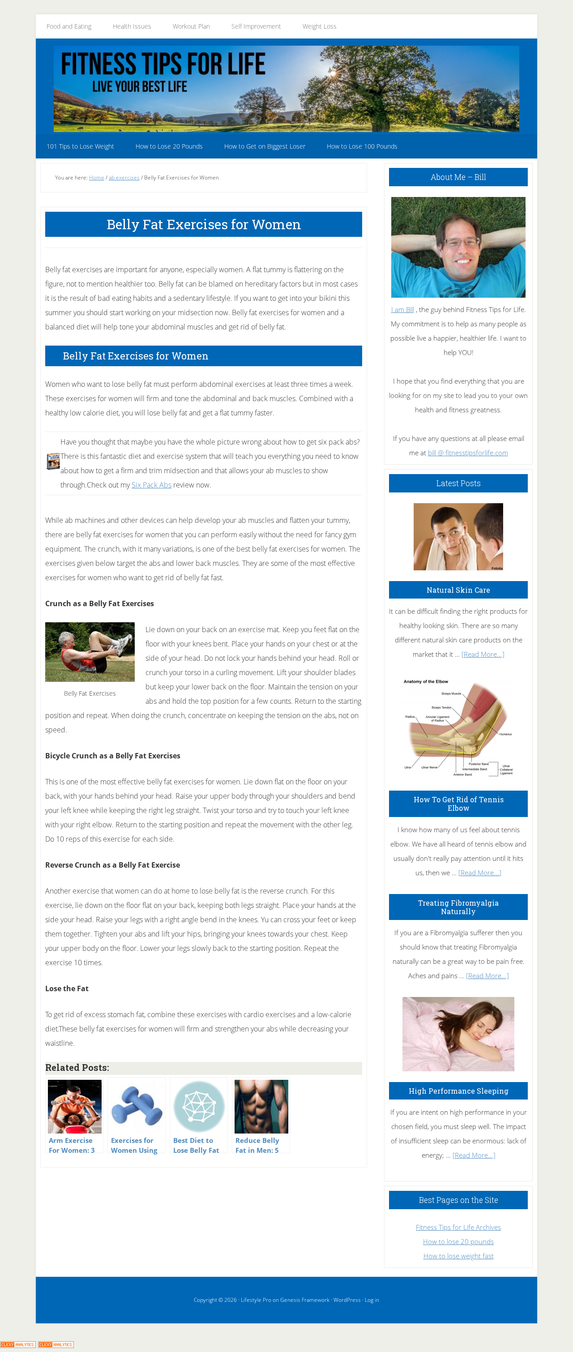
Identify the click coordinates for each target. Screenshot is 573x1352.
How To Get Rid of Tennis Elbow (459, 804)
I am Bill (402, 309)
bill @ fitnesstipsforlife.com (468, 452)
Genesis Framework (304, 1300)
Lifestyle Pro (256, 1300)
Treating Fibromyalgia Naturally (458, 907)
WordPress (347, 1300)
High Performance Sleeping (459, 1090)
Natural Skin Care (458, 590)
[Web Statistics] (56, 1344)
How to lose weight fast (458, 1255)
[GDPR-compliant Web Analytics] (18, 1344)
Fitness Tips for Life (286, 88)
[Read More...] (483, 654)
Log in (372, 1300)
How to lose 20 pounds (458, 1241)
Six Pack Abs (151, 485)
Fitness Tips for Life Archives (458, 1227)
